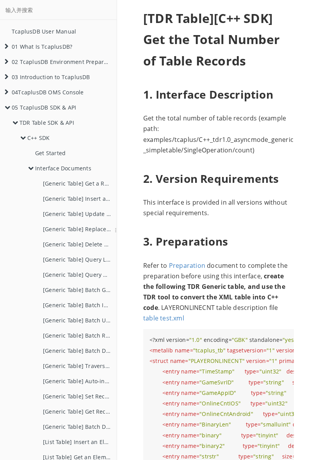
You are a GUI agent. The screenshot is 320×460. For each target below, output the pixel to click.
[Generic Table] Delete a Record (80, 244)
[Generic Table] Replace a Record (80, 229)
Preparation (187, 265)
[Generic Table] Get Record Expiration (80, 411)
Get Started (50, 153)
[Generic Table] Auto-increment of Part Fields (80, 381)
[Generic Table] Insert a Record (80, 198)
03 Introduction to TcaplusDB (51, 77)
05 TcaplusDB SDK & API (44, 107)
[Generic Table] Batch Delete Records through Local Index (80, 426)
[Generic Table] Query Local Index (80, 259)
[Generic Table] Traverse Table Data (80, 366)
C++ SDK (38, 138)
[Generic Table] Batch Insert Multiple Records (80, 305)
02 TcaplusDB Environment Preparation (64, 61)
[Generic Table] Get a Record (80, 183)
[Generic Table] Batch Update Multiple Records (80, 320)
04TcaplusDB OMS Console (48, 92)
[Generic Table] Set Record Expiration (80, 396)
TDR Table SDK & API (47, 122)
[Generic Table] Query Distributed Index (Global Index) (80, 274)
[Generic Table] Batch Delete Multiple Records (80, 350)
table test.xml (163, 318)
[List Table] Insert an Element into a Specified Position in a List (80, 442)
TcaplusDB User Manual (44, 31)
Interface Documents (63, 168)
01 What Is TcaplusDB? (42, 46)
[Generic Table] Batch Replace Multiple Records (80, 335)
